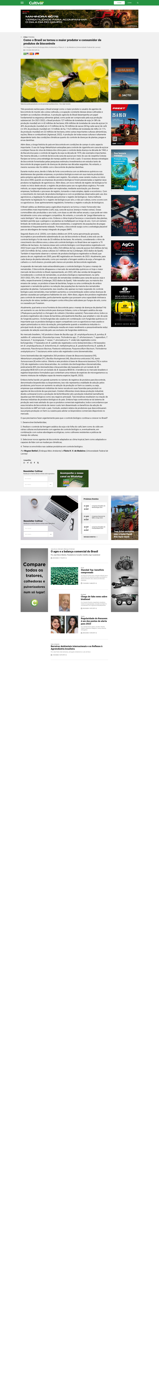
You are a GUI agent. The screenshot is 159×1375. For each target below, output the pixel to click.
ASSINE (119, 2)
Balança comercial (69, 549)
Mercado (60, 549)
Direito (83, 616)
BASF (82, 568)
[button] (22, 3)
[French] (34, 54)
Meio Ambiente (55, 644)
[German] (37, 54)
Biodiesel (83, 594)
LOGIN (129, 2)
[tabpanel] (79, 19)
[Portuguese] (25, 54)
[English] (28, 54)
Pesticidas (31, 37)
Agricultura (54, 549)
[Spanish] (31, 54)
